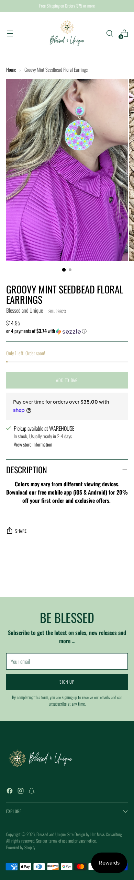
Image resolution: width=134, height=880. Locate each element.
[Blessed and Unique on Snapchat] (32, 791)
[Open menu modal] (10, 33)
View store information (33, 444)
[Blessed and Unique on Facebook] (10, 791)
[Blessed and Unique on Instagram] (21, 791)
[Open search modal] (109, 33)
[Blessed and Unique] (67, 33)
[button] (67, 331)
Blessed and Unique (24, 310)
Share (20, 531)
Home (11, 69)
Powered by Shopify (20, 847)
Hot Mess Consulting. (106, 834)
